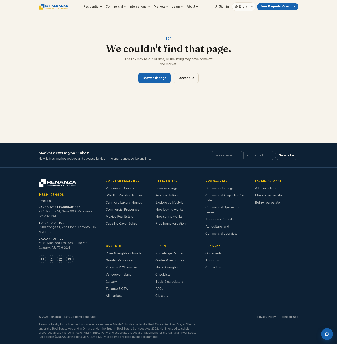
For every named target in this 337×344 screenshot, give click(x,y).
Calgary (111, 282)
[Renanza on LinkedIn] (60, 259)
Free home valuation (170, 223)
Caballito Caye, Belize (121, 223)
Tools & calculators (169, 282)
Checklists (162, 274)
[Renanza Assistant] (327, 334)
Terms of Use (289, 317)
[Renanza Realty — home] (53, 6)
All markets (114, 296)
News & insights (166, 267)
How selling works (168, 216)
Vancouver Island (118, 274)
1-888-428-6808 (51, 194)
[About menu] (198, 6)
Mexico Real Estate (119, 216)
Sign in (224, 6)
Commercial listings (219, 188)
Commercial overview (221, 233)
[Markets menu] (168, 6)
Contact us (185, 78)
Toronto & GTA (117, 289)
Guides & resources (169, 260)
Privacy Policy (266, 317)
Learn (176, 6)
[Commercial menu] (125, 6)
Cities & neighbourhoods (123, 253)
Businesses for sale (219, 219)
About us (212, 260)
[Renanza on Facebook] (42, 259)
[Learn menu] (182, 6)
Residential (91, 6)
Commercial (114, 6)
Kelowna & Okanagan (121, 267)
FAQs (159, 289)
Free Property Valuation (277, 6)
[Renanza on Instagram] (51, 259)
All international (266, 188)
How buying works (169, 209)
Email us (45, 201)
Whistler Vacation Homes (124, 195)
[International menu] (150, 6)
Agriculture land (217, 226)
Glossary (161, 296)
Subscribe (286, 155)
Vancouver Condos (120, 188)
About (191, 6)
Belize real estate (267, 202)
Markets (159, 6)
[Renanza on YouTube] (69, 259)
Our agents (213, 253)
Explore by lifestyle (169, 202)
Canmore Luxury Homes (124, 202)
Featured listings (167, 195)
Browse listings (154, 78)
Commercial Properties (122, 209)
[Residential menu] (102, 6)
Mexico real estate (268, 195)
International (138, 6)
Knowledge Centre (169, 253)
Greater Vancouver (120, 260)
